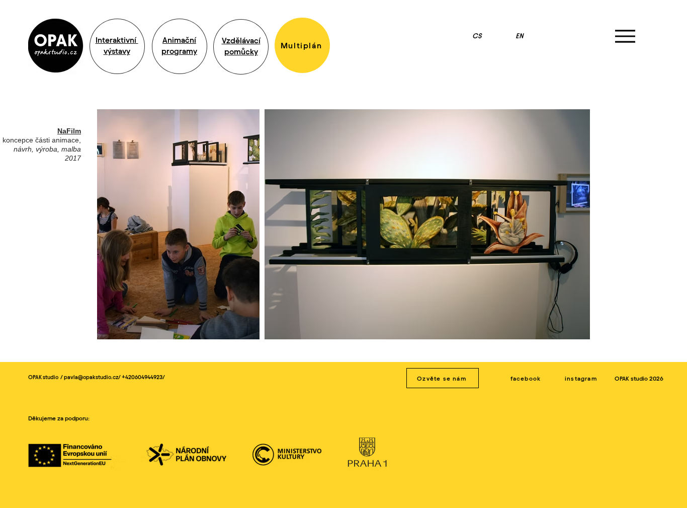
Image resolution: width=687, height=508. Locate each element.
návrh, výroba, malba (47, 149)
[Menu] (625, 36)
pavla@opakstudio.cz (91, 377)
